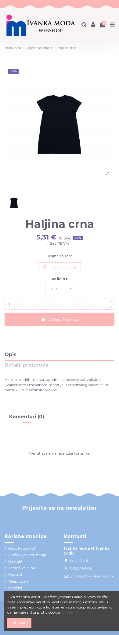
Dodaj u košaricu (63, 319)
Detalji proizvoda (27, 365)
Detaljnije (70, 612)
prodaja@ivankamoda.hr (92, 576)
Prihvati (19, 622)
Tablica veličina (62, 267)
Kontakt (15, 561)
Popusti (15, 574)
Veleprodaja (18, 581)
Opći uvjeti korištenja (27, 554)
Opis (10, 354)
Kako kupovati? (22, 548)
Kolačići (15, 587)
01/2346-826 (81, 568)
